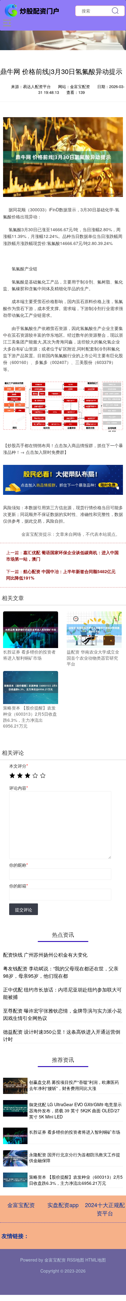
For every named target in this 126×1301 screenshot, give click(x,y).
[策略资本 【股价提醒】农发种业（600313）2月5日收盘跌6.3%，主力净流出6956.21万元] (30, 687)
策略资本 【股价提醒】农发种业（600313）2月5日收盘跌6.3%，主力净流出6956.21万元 (76, 1180)
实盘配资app (63, 1205)
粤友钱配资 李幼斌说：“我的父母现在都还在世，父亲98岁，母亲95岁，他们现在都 (60, 972)
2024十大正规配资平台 (105, 1209)
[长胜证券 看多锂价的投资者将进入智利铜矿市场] (30, 629)
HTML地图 (95, 1260)
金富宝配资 (21, 1205)
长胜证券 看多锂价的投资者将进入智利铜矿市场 (74, 1132)
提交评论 (23, 909)
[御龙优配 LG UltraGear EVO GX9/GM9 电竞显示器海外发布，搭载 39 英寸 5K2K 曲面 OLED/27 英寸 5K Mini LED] (15, 1110)
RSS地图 (75, 1260)
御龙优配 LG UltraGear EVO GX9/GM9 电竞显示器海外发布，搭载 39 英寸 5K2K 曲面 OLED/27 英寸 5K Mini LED (75, 1110)
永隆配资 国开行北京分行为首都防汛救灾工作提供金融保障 (74, 1157)
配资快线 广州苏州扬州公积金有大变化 (45, 954)
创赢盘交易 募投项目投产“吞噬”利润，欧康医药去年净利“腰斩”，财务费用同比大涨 (74, 1085)
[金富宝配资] (32, 10)
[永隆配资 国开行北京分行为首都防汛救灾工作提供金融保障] (15, 1158)
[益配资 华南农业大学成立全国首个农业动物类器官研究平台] (94, 629)
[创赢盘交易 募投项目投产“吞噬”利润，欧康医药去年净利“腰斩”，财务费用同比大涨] (15, 1086)
